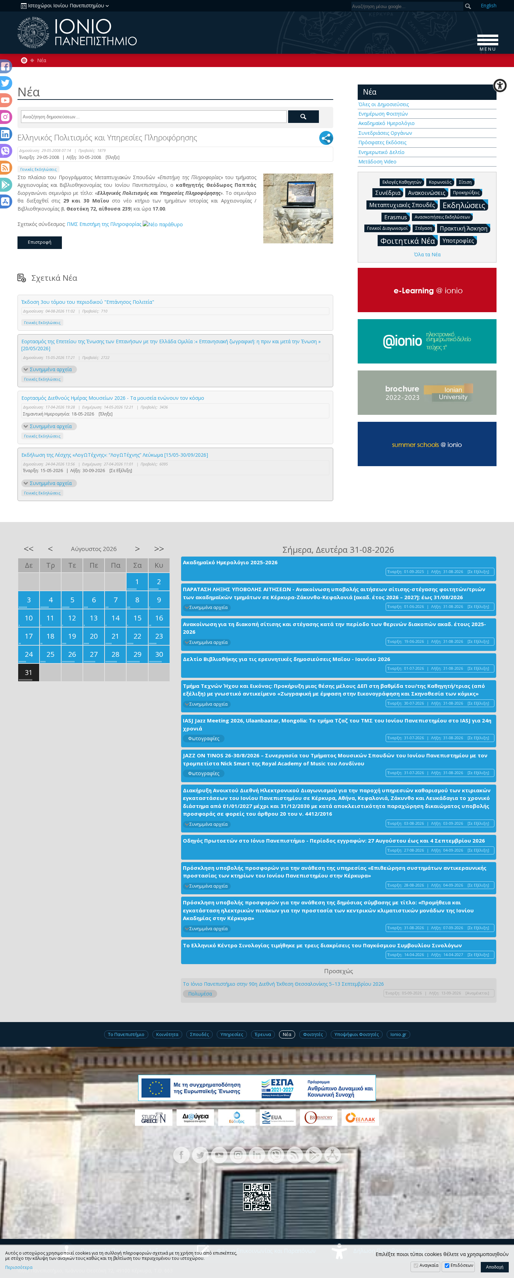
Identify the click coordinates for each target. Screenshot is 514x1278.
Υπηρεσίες (232, 1034)
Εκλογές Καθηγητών (402, 182)
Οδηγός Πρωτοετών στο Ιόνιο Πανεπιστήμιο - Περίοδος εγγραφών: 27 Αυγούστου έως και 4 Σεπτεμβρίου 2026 (334, 840)
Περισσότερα (19, 1267)
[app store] (332, 1154)
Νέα (41, 60)
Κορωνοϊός (440, 182)
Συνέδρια (387, 193)
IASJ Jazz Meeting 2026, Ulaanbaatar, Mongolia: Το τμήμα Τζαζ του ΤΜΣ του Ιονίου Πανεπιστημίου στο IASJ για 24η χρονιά (337, 724)
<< (29, 548)
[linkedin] (257, 1154)
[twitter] (200, 1154)
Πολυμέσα (200, 993)
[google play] (313, 1154)
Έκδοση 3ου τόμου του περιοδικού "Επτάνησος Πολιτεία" (87, 302)
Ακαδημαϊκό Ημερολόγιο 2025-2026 (230, 562)
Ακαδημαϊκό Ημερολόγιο (386, 123)
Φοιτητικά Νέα (407, 240)
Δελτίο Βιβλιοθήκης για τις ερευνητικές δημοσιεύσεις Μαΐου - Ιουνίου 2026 (286, 658)
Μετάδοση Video (377, 161)
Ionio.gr (398, 1034)
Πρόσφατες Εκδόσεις (382, 142)
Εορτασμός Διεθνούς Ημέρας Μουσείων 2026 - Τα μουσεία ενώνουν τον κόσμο (112, 398)
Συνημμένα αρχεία (51, 369)
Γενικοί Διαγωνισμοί (387, 228)
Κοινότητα (167, 1034)
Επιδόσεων (462, 1265)
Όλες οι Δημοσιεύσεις (383, 104)
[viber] (276, 1154)
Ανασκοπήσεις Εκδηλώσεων (442, 217)
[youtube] (219, 1154)
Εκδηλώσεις (464, 205)
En (489, 5)
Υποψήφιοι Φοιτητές (357, 1034)
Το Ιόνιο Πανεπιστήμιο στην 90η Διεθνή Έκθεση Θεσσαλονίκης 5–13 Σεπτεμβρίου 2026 (283, 983)
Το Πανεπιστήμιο (126, 1034)
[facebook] (181, 1154)
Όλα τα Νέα (427, 254)
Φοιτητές (313, 1034)
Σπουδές (199, 1034)
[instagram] (238, 1154)
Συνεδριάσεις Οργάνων (385, 133)
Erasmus (395, 217)
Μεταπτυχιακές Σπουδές (402, 205)
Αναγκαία (429, 1265)
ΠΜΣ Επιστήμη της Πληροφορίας (105, 224)
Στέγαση (423, 228)
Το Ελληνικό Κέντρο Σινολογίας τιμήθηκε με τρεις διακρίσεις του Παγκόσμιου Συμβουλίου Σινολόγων (322, 945)
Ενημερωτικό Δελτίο (381, 152)
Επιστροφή (39, 242)
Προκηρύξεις (466, 193)
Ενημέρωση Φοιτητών (383, 113)
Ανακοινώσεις (426, 193)
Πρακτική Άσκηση (463, 228)
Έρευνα (263, 1034)
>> (159, 548)
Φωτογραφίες (203, 738)
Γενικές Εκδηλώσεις (38, 169)
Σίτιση (465, 182)
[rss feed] (295, 1154)
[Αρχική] (24, 60)
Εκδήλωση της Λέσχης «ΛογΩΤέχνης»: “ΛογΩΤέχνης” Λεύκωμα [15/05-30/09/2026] (114, 454)
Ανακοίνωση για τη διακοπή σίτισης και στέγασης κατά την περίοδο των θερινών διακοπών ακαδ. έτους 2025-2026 (334, 628)
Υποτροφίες (458, 240)
